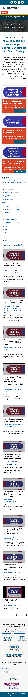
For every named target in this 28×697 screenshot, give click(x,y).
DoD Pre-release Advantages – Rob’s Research (13, 131)
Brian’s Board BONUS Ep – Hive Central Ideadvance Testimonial (13, 494)
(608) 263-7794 (4, 669)
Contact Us (3, 672)
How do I (4, 202)
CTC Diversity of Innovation (10, 601)
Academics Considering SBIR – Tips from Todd (13, 301)
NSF (6, 235)
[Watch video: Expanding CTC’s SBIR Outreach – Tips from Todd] (14, 255)
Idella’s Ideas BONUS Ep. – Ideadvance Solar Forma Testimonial (13, 531)
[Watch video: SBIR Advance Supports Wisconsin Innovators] (14, 411)
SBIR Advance (8, 197)
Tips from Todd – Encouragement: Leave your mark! (12, 567)
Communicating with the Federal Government (15, 182)
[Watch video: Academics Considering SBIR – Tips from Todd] (14, 293)
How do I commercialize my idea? (12, 204)
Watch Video (19, 111)
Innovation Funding (6, 218)
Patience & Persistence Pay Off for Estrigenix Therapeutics (13, 162)
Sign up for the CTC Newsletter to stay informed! (13, 17)
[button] (26, 2)
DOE (6, 229)
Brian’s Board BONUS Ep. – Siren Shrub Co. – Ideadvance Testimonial (13, 456)
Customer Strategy (9, 187)
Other (6, 238)
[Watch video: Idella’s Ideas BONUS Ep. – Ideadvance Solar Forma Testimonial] (14, 521)
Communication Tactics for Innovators (10, 181)
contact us (16, 78)
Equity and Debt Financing (11, 219)
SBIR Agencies (5, 225)
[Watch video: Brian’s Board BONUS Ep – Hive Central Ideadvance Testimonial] (14, 484)
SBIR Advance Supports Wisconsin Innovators (13, 420)
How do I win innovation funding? (12, 215)
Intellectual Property (9, 189)
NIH (5, 232)
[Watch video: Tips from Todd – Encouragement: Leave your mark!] (14, 557)
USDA (6, 240)
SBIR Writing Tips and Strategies (12, 192)
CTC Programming (6, 195)
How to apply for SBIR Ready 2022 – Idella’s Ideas (12, 342)
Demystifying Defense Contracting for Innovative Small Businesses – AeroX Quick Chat (14, 382)
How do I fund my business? (11, 207)
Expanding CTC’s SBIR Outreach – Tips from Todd (12, 265)
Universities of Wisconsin (19, 633)
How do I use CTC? (9, 212)
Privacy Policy (20, 695)
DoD (6, 227)
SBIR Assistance (8, 199)
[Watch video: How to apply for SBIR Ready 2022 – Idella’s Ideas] (14, 332)
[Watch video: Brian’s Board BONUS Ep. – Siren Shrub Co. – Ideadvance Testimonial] (14, 447)
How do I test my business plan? (12, 209)
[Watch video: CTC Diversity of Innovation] (14, 592)
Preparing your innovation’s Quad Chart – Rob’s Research (13, 102)
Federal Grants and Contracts (11, 222)
